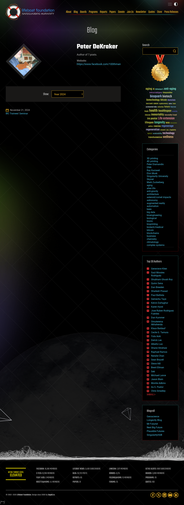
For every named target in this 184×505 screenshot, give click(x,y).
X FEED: (39, 473)
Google (146, 111)
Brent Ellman (157, 367)
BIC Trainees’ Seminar (17, 113)
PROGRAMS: (149, 478)
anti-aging (170, 89)
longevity (159, 122)
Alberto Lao (157, 344)
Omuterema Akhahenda (157, 323)
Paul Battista (157, 295)
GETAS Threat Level (16, 474)
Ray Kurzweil (153, 170)
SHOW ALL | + (151, 395)
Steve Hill (156, 363)
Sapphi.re (51, 495)
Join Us (130, 12)
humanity (174, 111)
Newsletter (141, 12)
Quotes (151, 12)
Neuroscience (173, 123)
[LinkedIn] (164, 495)
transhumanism (155, 137)
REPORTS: (76, 478)
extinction (161, 107)
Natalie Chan (157, 355)
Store (159, 12)
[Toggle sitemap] (170, 4)
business (151, 236)
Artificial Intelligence (155, 93)
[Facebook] (153, 495)
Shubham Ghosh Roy (162, 279)
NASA (168, 123)
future (167, 106)
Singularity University (157, 176)
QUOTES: (148, 482)
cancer (155, 104)
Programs (93, 12)
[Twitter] (158, 495)
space (149, 133)
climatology (153, 242)
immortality (157, 114)
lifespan (149, 122)
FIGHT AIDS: (40, 478)
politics (150, 126)
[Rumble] (176, 495)
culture (170, 104)
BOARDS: (148, 473)
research (162, 130)
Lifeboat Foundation (24, 495)
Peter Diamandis (155, 164)
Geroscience (153, 416)
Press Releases (171, 12)
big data (151, 212)
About (68, 12)
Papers (112, 12)
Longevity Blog (154, 420)
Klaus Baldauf (158, 328)
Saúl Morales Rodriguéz (157, 274)
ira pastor (152, 118)
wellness (168, 137)
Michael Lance (158, 375)
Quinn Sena (157, 283)
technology (169, 133)
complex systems (155, 245)
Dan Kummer (157, 317)
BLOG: (75, 473)
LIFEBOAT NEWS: (79, 469)
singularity (172, 130)
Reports (103, 12)
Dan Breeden (157, 287)
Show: (46, 94)
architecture (153, 194)
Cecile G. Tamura (159, 332)
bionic (150, 221)
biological (152, 218)
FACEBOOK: (40, 469)
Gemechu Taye (158, 299)
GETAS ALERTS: (151, 469)
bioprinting (152, 224)
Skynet (150, 179)
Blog (76, 12)
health (153, 111)
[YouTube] (170, 495)
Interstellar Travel (171, 115)
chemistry (152, 239)
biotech (167, 96)
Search (174, 51)
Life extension (166, 118)
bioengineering (154, 215)
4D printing (152, 161)
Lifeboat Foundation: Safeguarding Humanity (30, 12)
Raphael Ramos (159, 352)
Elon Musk (152, 173)
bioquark (156, 96)
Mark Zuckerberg (155, 182)
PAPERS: (76, 482)
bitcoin (163, 100)
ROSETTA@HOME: (42, 482)
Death (174, 104)
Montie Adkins (158, 383)
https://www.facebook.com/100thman (99, 64)
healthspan (164, 111)
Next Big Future (154, 427)
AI (154, 89)
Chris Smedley (158, 391)
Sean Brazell (157, 359)
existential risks (151, 107)
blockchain (171, 100)
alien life (151, 188)
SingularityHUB (154, 435)
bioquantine (167, 92)
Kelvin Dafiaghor (159, 303)
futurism (173, 107)
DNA (149, 167)
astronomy (152, 200)
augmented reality (156, 203)
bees (149, 209)
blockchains (153, 233)
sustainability (157, 134)
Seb (153, 371)
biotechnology (153, 100)
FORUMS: (112, 482)
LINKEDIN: (112, 469)
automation (153, 206)
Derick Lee (156, 340)
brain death (149, 104)
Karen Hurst (157, 306)
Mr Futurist (152, 423)
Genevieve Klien (159, 268)
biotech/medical (155, 227)
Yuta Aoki (156, 336)
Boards (83, 12)
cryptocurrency (163, 104)
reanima (157, 126)
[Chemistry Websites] (160, 69)
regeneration (153, 129)
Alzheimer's (159, 89)
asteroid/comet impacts (159, 197)
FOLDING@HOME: (115, 478)
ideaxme (147, 115)
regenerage (167, 126)
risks (167, 130)
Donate (121, 12)
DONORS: (112, 473)
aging (149, 89)
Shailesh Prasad (159, 291)
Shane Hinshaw (159, 348)
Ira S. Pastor (157, 387)
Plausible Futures (155, 431)
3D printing (152, 158)
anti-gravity (152, 191)
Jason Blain (157, 379)
